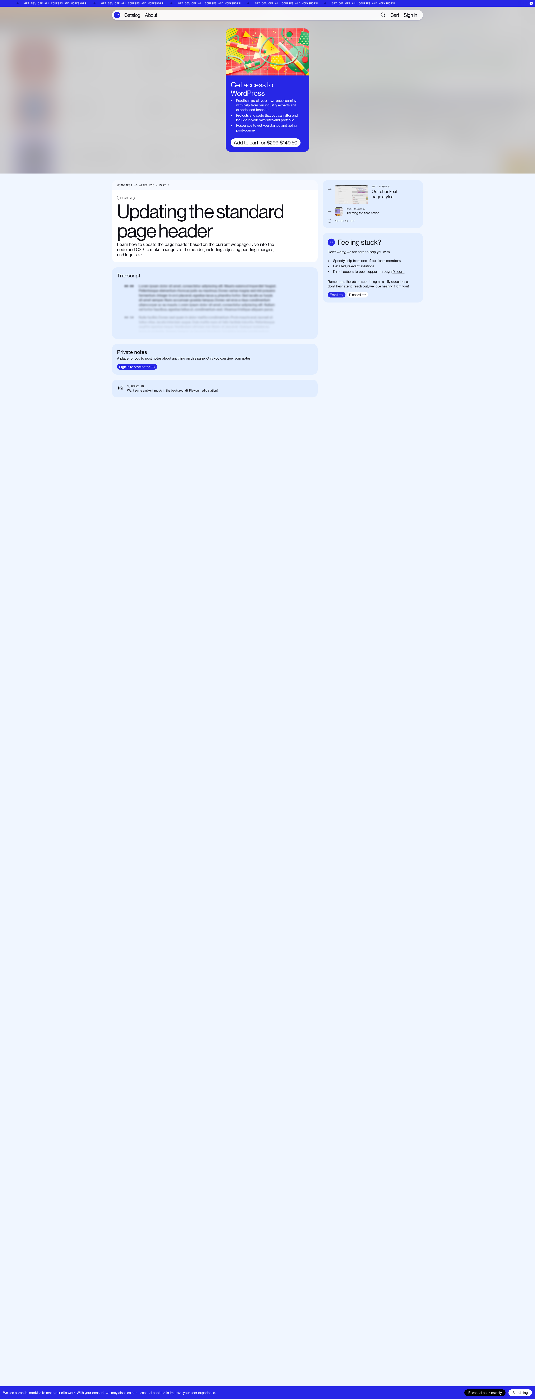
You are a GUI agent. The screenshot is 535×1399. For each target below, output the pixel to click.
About (151, 15)
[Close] (531, 3)
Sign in (410, 15)
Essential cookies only (485, 1393)
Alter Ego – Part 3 (154, 185)
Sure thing (520, 1393)
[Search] (383, 15)
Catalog (132, 15)
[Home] (117, 15)
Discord (398, 271)
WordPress (124, 185)
